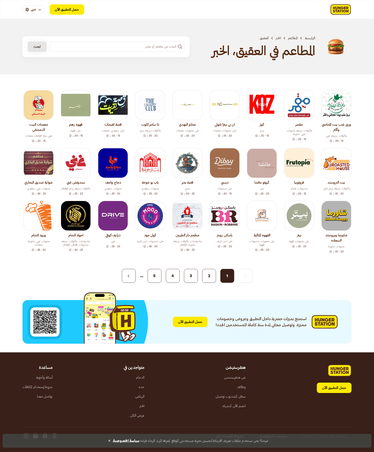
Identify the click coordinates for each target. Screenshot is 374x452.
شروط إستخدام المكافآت (38, 387)
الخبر (278, 38)
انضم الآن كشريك (234, 406)
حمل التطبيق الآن (67, 9)
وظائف (241, 387)
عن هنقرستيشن (235, 377)
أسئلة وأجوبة (44, 377)
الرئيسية (310, 38)
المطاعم (293, 38)
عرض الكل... (136, 415)
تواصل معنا (45, 396)
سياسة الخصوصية (126, 440)
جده (141, 387)
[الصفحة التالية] (129, 276)
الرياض (139, 396)
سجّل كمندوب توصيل (231, 396)
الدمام (140, 377)
